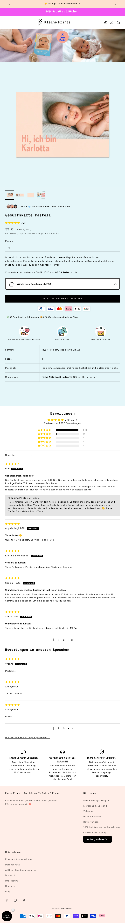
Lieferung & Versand (95, 805)
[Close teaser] (13, 910)
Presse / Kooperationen (18, 859)
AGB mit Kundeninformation (21, 870)
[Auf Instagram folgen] (15, 900)
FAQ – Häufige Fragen (96, 800)
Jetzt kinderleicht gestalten (63, 298)
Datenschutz (12, 864)
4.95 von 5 (71, 420)
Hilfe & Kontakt (92, 816)
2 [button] (58, 640)
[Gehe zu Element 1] (9, 195)
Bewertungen (91, 822)
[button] (13, 222)
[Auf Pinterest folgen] (23, 900)
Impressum (11, 880)
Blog (7, 891)
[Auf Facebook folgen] (6, 900)
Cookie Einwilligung (94, 832)
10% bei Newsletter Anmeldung (101, 827)
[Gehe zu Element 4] (41, 195)
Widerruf (10, 875)
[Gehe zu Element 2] (20, 195)
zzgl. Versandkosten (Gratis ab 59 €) (38, 233)
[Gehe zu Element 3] (30, 195)
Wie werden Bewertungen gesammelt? (27, 737)
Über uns (10, 886)
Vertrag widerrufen (97, 839)
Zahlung (88, 811)
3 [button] (64, 640)
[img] (12, 464)
